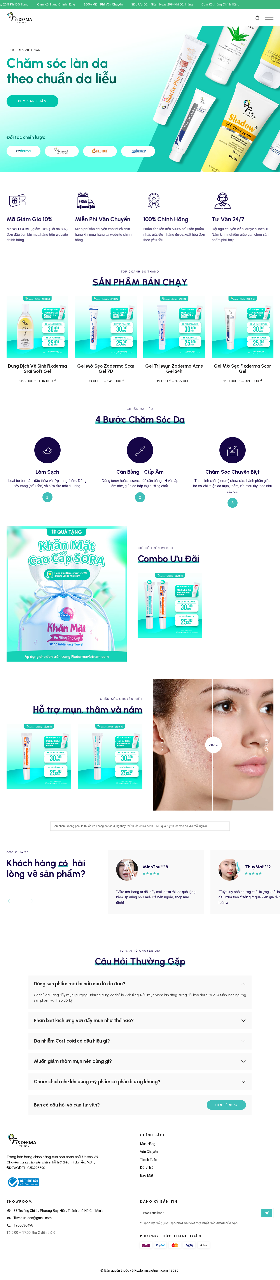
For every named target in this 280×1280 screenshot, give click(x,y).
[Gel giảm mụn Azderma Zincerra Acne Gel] (110, 756)
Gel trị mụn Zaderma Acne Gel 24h (174, 368)
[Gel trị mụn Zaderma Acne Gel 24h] (174, 327)
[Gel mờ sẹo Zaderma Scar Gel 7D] (106, 327)
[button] (12, 901)
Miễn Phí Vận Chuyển (102, 219)
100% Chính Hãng (165, 219)
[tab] (140, 983)
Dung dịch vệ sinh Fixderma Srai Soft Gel (37, 368)
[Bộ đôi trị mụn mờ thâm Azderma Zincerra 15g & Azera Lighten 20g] (170, 605)
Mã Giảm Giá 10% (29, 219)
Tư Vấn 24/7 (228, 219)
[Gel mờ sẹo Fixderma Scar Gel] (242, 327)
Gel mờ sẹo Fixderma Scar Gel (242, 368)
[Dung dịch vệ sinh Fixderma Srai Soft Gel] (37, 327)
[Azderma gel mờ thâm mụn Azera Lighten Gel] (39, 756)
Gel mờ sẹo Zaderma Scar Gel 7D (106, 368)
